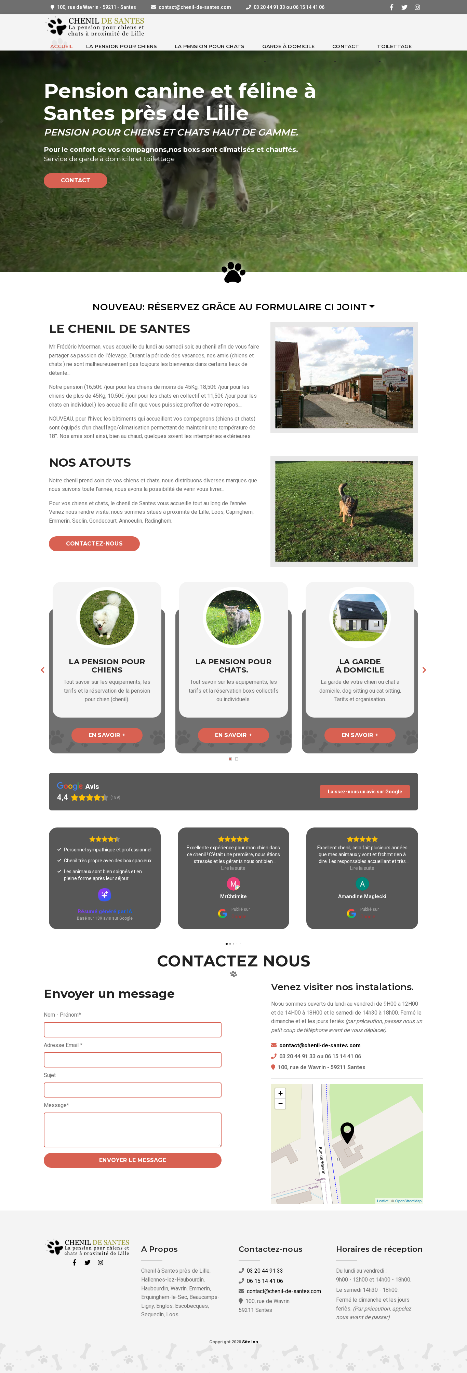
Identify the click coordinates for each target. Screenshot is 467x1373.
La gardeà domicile (360, 666)
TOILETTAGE (394, 46)
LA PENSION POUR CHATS (209, 46)
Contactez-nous (94, 543)
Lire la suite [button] (105, 868)
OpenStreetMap (408, 1200)
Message (56, 1105)
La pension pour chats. (233, 666)
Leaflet (382, 1200)
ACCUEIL (61, 46)
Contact (75, 180)
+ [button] (280, 1093)
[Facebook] (391, 7)
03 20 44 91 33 (265, 1271)
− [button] (280, 1103)
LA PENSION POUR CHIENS (121, 46)
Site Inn (250, 1341)
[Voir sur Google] (104, 884)
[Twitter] (404, 7)
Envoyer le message (132, 1160)
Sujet (50, 1075)
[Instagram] (417, 7)
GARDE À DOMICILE (288, 46)
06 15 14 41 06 (265, 1281)
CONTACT (345, 46)
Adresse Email (63, 1045)
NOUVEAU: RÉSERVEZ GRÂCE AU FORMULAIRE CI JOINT (229, 307)
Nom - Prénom (62, 1014)
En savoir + (107, 735)
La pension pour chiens (107, 666)
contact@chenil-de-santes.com (195, 7)
